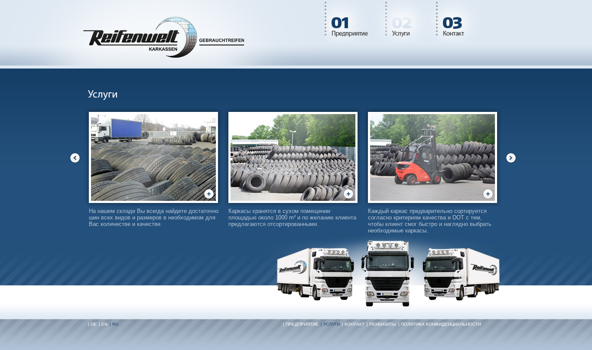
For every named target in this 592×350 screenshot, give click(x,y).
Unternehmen (355, 21)
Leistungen (410, 21)
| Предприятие (301, 324)
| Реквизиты (381, 324)
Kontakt (460, 21)
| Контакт (353, 324)
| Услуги (330, 324)
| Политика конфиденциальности (439, 324)
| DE (92, 324)
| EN (103, 324)
